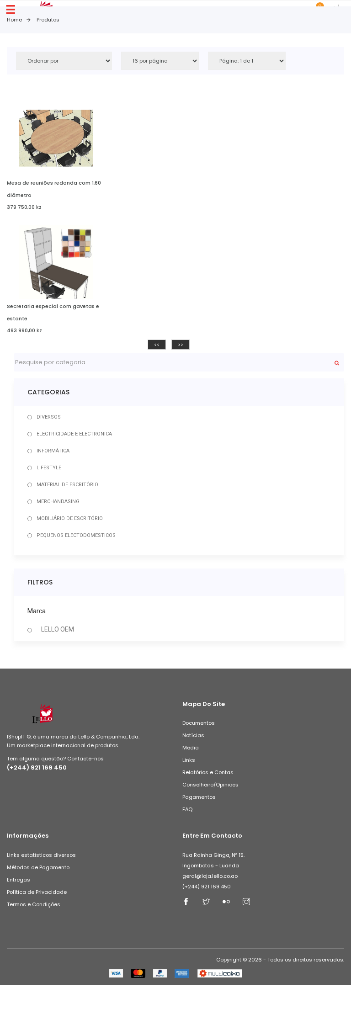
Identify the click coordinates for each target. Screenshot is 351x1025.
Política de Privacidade (37, 892)
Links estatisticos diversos (41, 855)
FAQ (187, 809)
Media (190, 747)
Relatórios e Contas (208, 772)
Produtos (48, 19)
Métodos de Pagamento (38, 867)
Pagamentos (199, 797)
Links (188, 760)
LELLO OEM (57, 629)
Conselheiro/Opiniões (210, 784)
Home (14, 19)
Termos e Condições (33, 904)
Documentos (198, 723)
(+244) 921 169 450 (37, 767)
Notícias (193, 735)
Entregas (18, 879)
